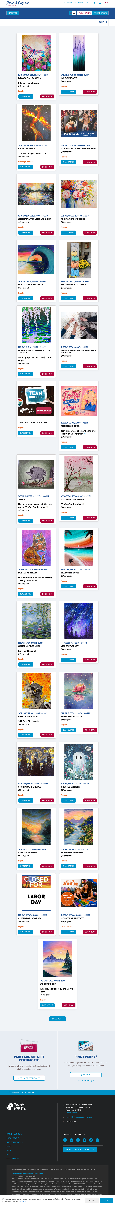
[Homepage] (32, 1106)
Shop (9, 1150)
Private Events (14, 1138)
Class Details (25, 96)
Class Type (12, 13)
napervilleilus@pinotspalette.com (79, 1117)
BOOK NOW (47, 96)
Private (100, 13)
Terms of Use (17, 1174)
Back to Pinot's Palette (74, 3)
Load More (57, 1019)
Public (85, 13)
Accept (106, 1200)
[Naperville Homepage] (18, 3)
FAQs (9, 1146)
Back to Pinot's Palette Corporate (21, 1092)
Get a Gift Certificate (29, 1078)
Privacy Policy (28, 1174)
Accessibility (38, 1174)
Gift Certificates (15, 1142)
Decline (92, 1200)
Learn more (22, 1201)
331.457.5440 (71, 1121)
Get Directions (71, 1113)
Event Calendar (14, 1134)
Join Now (85, 1075)
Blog (9, 1154)
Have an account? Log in (86, 1081)
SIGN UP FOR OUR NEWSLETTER (80, 1149)
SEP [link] (102, 22)
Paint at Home (13, 1158)
